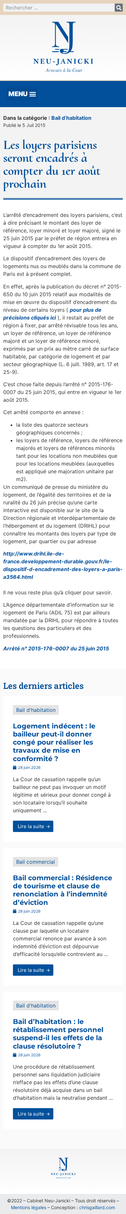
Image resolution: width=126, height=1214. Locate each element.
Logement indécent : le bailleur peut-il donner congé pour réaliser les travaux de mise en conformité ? (54, 742)
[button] (22, 94)
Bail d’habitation (71, 118)
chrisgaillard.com (97, 1207)
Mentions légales (28, 1207)
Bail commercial (35, 862)
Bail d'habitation (36, 710)
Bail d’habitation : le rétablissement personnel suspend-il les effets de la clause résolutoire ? (58, 1033)
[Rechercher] (119, 8)
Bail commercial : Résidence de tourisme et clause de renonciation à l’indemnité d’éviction (62, 890)
